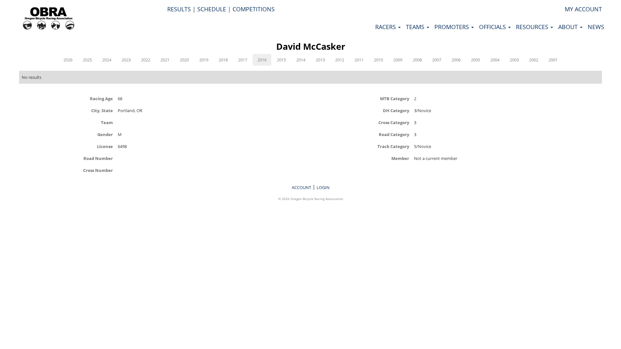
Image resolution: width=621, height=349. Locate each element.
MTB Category (394, 98)
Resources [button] (533, 26)
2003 (514, 60)
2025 (87, 60)
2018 (223, 60)
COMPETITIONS (254, 9)
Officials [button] (493, 26)
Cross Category (393, 122)
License (105, 146)
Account (301, 187)
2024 (106, 60)
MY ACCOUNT (583, 9)
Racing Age (101, 98)
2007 (436, 60)
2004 (494, 60)
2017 (242, 60)
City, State (102, 110)
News (596, 26)
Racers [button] (386, 26)
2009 (397, 60)
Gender (105, 134)
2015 (281, 60)
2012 (339, 60)
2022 (145, 60)
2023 (126, 60)
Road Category (394, 134)
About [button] (568, 26)
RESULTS (179, 9)
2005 (475, 60)
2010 (378, 60)
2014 (300, 60)
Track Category (393, 146)
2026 (67, 60)
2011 (359, 60)
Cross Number (98, 170)
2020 (184, 60)
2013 (320, 60)
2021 (164, 60)
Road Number (98, 158)
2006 (456, 60)
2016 (262, 60)
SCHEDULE (211, 9)
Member (400, 158)
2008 (417, 60)
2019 (203, 60)
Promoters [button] (452, 26)
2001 (553, 60)
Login (323, 187)
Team (107, 122)
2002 (533, 60)
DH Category (396, 110)
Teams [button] (416, 26)
